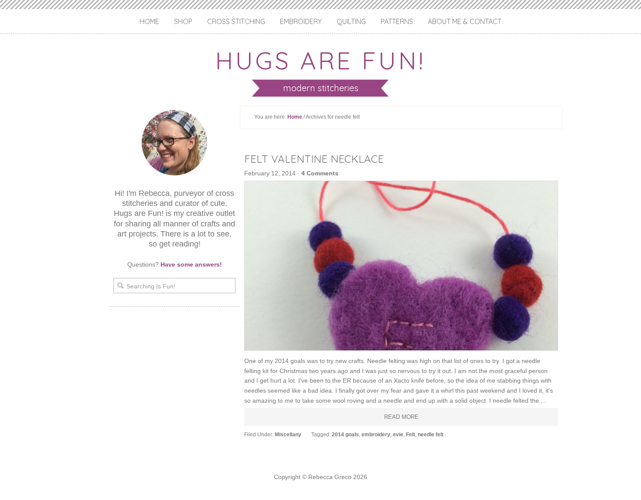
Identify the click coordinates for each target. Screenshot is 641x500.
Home (149, 21)
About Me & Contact (464, 21)
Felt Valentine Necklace (314, 158)
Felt (410, 435)
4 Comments (319, 173)
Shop (183, 21)
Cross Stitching (236, 21)
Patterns (397, 21)
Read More (401, 417)
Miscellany (288, 435)
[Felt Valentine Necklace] (401, 266)
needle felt (430, 435)
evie (398, 435)
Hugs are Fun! (320, 60)
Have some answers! (191, 264)
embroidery (375, 435)
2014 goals (345, 435)
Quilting (351, 21)
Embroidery (301, 21)
